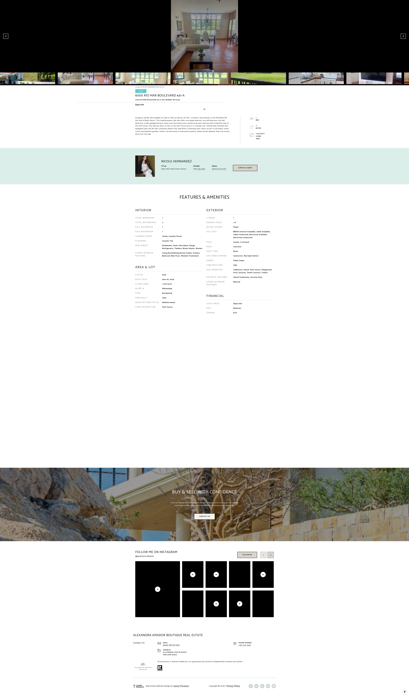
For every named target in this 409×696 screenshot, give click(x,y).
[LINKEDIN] (262, 686)
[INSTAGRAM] (256, 686)
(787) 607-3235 (245, 645)
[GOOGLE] (268, 686)
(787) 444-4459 (199, 169)
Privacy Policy (233, 686)
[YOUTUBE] (274, 686)
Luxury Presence (181, 686)
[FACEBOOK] (251, 686)
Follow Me (247, 555)
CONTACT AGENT (245, 168)
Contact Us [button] (204, 516)
